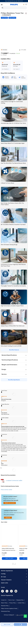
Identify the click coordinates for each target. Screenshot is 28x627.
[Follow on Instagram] (11, 591)
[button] (5, 546)
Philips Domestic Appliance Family (9, 608)
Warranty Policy (4, 605)
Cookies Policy (21, 602)
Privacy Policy (12, 602)
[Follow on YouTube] (15, 591)
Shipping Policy (19, 600)
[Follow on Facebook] (2, 591)
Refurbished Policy (5, 611)
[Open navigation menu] (2, 4)
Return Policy (4, 602)
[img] (14, 396)
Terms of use (11, 600)
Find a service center (6, 489)
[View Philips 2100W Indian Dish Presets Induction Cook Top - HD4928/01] (9, 534)
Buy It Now (22, 624)
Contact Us (3, 600)
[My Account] (23, 4)
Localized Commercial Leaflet (14, 480)
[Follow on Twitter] (7, 591)
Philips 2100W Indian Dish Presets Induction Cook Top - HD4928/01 (9, 549)
